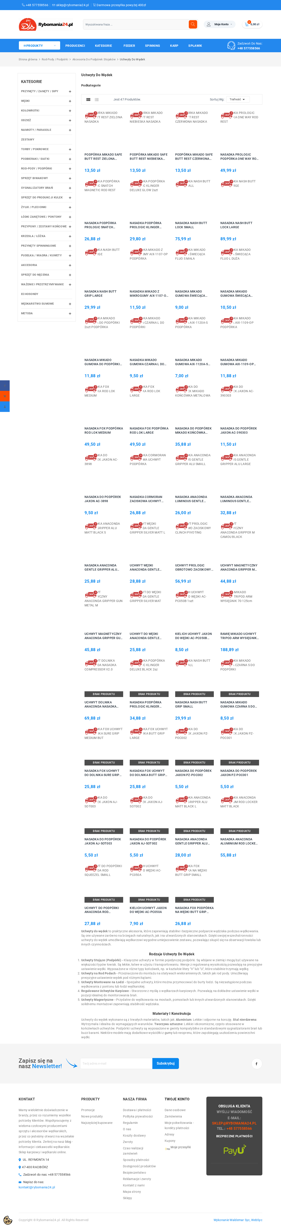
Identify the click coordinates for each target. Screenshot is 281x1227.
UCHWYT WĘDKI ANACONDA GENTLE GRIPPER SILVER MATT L (148, 568)
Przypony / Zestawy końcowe (44, 226)
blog (68, 1141)
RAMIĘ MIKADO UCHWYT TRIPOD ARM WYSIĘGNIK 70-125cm (238, 636)
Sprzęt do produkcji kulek (42, 197)
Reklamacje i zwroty (137, 1179)
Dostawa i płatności (137, 1110)
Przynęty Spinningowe (38, 245)
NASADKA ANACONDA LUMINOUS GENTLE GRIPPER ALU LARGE (236, 499)
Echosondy (29, 294)
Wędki (25, 100)
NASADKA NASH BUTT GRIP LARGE (101, 293)
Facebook (256, 1063)
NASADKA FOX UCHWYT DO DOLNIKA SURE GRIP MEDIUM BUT (102, 773)
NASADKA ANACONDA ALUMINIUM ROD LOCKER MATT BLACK (239, 841)
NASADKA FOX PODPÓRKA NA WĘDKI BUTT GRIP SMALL (194, 910)
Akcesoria (29, 265)
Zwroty (128, 1142)
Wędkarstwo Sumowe (37, 303)
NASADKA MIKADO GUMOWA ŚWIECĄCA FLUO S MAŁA (190, 294)
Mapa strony (132, 1191)
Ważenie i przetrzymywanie (42, 284)
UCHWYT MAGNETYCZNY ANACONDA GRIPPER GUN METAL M (104, 636)
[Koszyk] (5, 396)
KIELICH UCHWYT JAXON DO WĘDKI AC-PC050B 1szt (193, 636)
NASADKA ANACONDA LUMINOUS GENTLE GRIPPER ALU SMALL (191, 499)
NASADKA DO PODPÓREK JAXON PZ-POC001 (238, 773)
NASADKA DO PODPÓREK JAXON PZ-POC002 (193, 773)
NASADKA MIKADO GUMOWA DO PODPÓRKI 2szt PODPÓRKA (102, 362)
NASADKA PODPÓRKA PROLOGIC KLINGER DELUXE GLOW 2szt (145, 225)
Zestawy (27, 139)
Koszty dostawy (134, 1135)
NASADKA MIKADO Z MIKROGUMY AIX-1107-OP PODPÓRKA (149, 294)
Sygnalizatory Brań (37, 187)
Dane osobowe (175, 1110)
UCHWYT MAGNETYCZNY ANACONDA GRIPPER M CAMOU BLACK (239, 568)
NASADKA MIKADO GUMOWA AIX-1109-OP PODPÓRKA (237, 362)
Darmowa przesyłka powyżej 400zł (121, 5)
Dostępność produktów (139, 1166)
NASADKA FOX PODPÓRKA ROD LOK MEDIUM (104, 430)
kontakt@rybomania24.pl (37, 1187)
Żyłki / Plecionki (34, 207)
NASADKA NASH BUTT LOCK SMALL (191, 225)
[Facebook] (5, 385)
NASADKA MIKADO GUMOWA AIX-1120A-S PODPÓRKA (191, 362)
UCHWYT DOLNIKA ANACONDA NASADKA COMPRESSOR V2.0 (100, 705)
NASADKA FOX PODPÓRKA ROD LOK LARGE (149, 430)
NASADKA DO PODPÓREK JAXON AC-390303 (238, 430)
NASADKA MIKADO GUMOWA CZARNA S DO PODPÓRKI (237, 705)
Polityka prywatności (138, 1116)
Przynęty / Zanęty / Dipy (39, 91)
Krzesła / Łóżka (33, 236)
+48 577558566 (36, 5)
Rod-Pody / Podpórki (36, 168)
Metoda (27, 313)
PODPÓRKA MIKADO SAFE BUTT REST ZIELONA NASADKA (103, 157)
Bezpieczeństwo (134, 1172)
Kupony (170, 1141)
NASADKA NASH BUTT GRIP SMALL (191, 704)
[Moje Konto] (5, 406)
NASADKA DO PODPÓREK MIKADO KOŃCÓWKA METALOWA (193, 431)
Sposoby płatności (136, 1160)
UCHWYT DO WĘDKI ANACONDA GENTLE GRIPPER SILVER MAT (145, 636)
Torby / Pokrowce (35, 149)
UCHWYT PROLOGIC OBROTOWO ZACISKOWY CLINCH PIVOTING (193, 568)
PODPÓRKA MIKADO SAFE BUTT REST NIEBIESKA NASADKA (149, 157)
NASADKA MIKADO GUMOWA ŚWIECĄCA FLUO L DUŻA (235, 294)
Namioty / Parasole (36, 129)
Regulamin (130, 1123)
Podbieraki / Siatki (35, 158)
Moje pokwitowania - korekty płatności (179, 1125)
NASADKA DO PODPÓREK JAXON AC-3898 (103, 499)
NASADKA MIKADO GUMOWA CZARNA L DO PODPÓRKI (147, 362)
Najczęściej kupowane (97, 1123)
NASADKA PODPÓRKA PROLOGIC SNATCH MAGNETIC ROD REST (100, 225)
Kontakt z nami (133, 1185)
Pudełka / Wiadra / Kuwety (41, 255)
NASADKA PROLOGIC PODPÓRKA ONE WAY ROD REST (239, 157)
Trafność (238, 99)
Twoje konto (177, 1099)
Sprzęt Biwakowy (34, 178)
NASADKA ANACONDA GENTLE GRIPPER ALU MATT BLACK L (191, 841)
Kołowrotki (30, 110)
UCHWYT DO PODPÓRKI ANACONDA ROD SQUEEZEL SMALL (102, 910)
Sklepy (127, 1198)
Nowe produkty (92, 1116)
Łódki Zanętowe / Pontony (41, 216)
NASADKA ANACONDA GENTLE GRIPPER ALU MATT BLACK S (101, 568)
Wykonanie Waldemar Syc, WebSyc (238, 1220)
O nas (127, 1129)
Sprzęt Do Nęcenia (35, 274)
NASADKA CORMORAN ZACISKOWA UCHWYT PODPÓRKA (146, 499)
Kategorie (31, 81)
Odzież (26, 120)
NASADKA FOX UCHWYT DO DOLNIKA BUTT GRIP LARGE (147, 773)
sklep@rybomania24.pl (72, 5)
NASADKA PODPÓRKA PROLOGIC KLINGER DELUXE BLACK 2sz (145, 705)
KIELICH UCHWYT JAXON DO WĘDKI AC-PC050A (148, 910)
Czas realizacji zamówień (133, 1150)
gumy (169, 1033)
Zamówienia (173, 1116)
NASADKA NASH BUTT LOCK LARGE (236, 225)
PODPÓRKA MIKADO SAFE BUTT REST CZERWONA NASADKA (194, 157)
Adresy (170, 1134)
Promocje (88, 1110)
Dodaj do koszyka (97, 130)
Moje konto (221, 24)
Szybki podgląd (109, 130)
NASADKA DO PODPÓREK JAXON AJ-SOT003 (103, 841)
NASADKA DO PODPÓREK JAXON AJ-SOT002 (148, 841)
